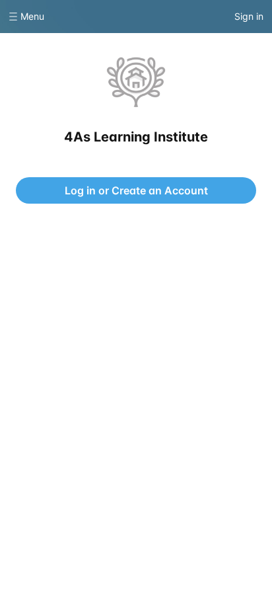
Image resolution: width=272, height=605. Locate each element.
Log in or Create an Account (136, 190)
